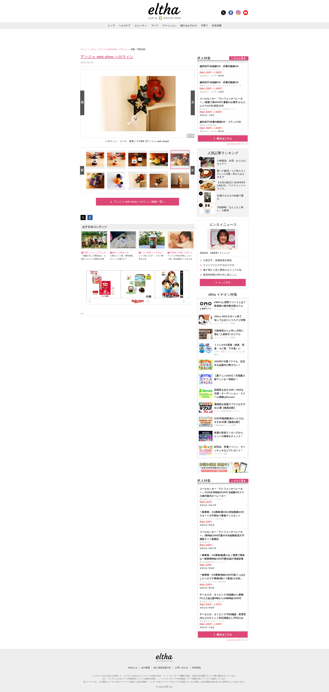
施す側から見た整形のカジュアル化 (222, 269)
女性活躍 (216, 25)
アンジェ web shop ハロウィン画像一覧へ (139, 201)
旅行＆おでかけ (188, 25)
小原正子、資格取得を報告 (217, 260)
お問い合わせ (181, 667)
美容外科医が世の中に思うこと (220, 274)
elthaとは (132, 667)
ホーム (84, 49)
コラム (93, 49)
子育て (204, 25)
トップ (111, 25)
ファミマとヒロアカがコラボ (218, 265)
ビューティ (141, 25)
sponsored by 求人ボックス (237, 144)
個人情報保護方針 (162, 667)
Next (193, 103)
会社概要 (145, 667)
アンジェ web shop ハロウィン (113, 49)
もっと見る (224, 282)
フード (154, 25)
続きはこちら (224, 138)
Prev (83, 103)
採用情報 (196, 667)
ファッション (169, 25)
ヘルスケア (125, 25)
